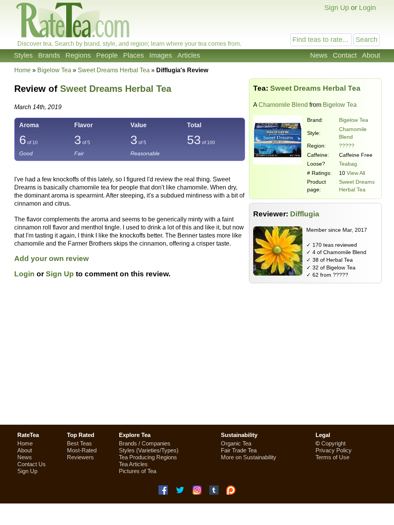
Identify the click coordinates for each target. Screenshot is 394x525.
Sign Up (336, 8)
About (371, 55)
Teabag (348, 164)
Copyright (333, 443)
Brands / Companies (144, 443)
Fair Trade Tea (239, 450)
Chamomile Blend (283, 104)
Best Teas (79, 443)
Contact (345, 55)
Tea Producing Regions (148, 457)
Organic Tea (236, 443)
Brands (49, 55)
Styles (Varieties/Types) (149, 450)
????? (346, 146)
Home (22, 70)
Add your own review (51, 258)
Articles (188, 55)
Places (133, 55)
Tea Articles (133, 464)
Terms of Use (332, 457)
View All (356, 173)
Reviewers (80, 457)
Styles (23, 55)
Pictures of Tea (137, 471)
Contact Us (31, 464)
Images (160, 55)
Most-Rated (82, 450)
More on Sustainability (248, 457)
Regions (78, 55)
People (107, 55)
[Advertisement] (197, 364)
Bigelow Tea (353, 120)
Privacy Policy (334, 450)
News (318, 55)
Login (367, 8)
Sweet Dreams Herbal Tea (115, 88)
